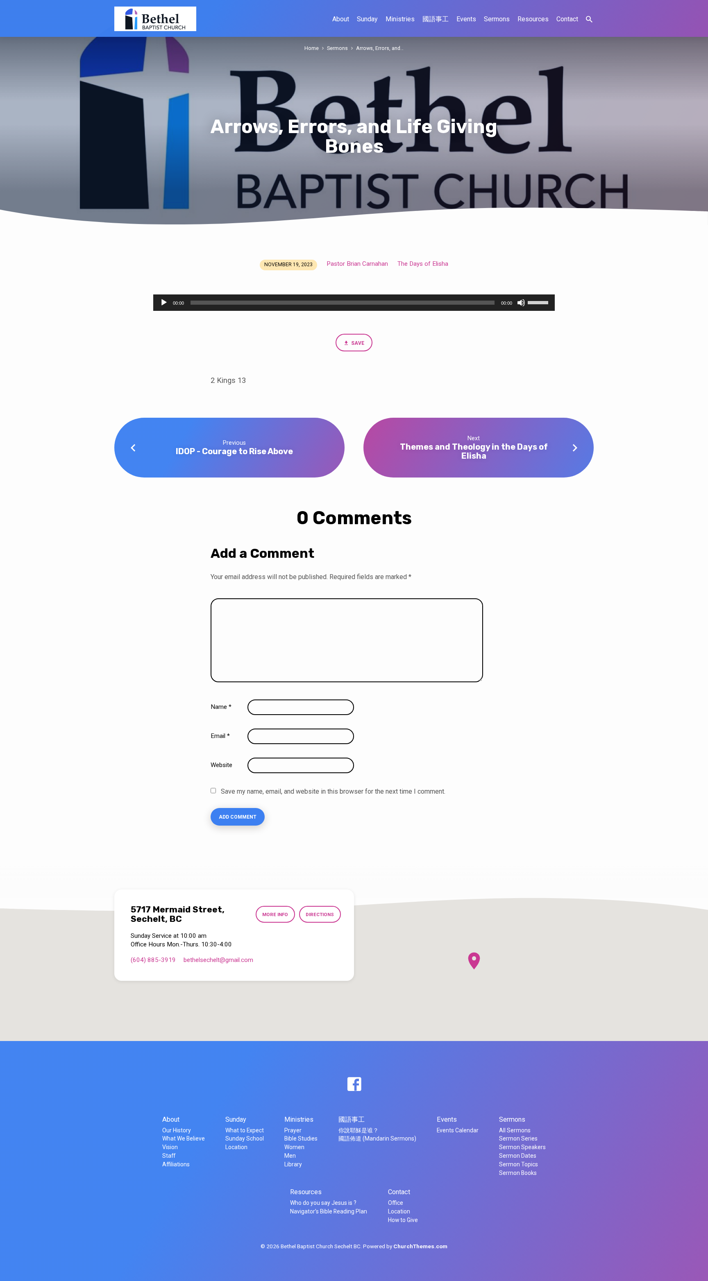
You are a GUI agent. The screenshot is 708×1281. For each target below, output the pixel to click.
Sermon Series (518, 1138)
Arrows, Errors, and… (380, 48)
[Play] (164, 303)
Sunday (367, 19)
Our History (176, 1130)
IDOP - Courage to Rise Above (234, 451)
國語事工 (435, 19)
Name (221, 707)
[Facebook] (354, 1084)
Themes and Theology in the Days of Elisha (474, 451)
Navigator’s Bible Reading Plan (328, 1211)
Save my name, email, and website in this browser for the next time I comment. (333, 791)
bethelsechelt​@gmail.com (218, 960)
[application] (354, 302)
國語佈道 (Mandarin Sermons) (377, 1138)
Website (221, 765)
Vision (170, 1147)
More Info (275, 914)
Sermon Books (518, 1173)
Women (294, 1147)
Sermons (497, 19)
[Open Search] (589, 19)
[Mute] (521, 303)
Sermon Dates (517, 1155)
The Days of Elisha (422, 263)
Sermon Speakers (522, 1147)
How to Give (403, 1220)
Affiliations (176, 1164)
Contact (567, 19)
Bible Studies (301, 1138)
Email (220, 736)
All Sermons (515, 1130)
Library (293, 1164)
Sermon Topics (518, 1164)
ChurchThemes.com (420, 1246)
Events (466, 19)
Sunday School (244, 1138)
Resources (533, 19)
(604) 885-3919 (153, 960)
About (340, 19)
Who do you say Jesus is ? (323, 1203)
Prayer (293, 1130)
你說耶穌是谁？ (358, 1130)
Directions (320, 914)
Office (395, 1203)
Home (311, 48)
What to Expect (244, 1130)
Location (236, 1147)
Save (357, 343)
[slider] (539, 301)
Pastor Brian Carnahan (357, 263)
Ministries (400, 19)
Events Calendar (458, 1130)
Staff (168, 1155)
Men (290, 1155)
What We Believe (183, 1138)
